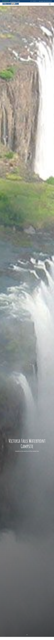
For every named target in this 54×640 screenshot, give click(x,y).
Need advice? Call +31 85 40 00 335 (45, 1)
